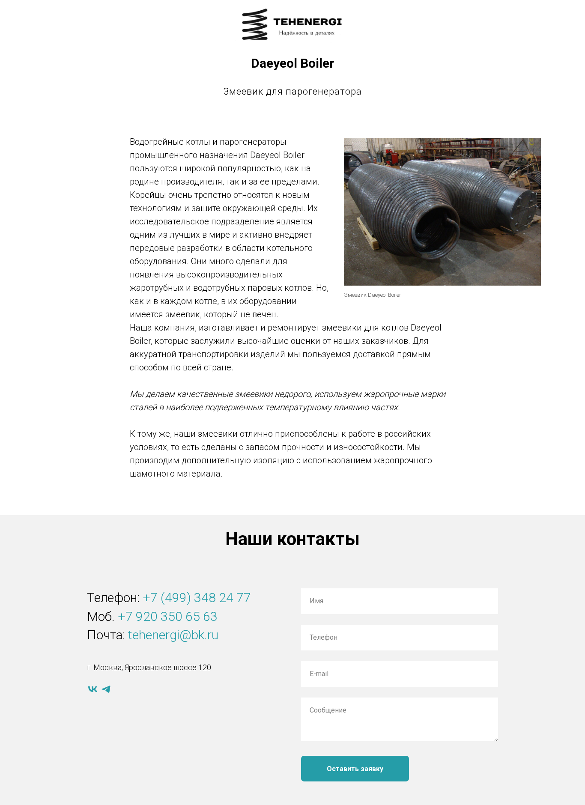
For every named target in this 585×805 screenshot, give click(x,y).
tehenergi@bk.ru (173, 634)
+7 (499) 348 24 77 (197, 597)
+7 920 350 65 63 (168, 616)
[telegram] (106, 689)
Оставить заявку (355, 769)
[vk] (92, 689)
